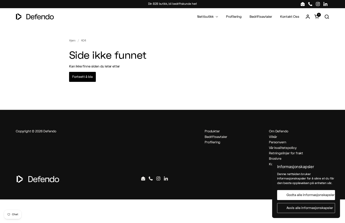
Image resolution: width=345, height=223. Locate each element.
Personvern (277, 142)
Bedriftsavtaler (216, 137)
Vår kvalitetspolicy (283, 148)
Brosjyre (275, 159)
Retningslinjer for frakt (286, 153)
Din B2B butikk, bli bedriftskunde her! (172, 3)
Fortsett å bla (82, 77)
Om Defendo (278, 131)
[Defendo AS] (35, 16)
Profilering (212, 142)
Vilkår (273, 137)
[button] (326, 16)
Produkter (212, 131)
